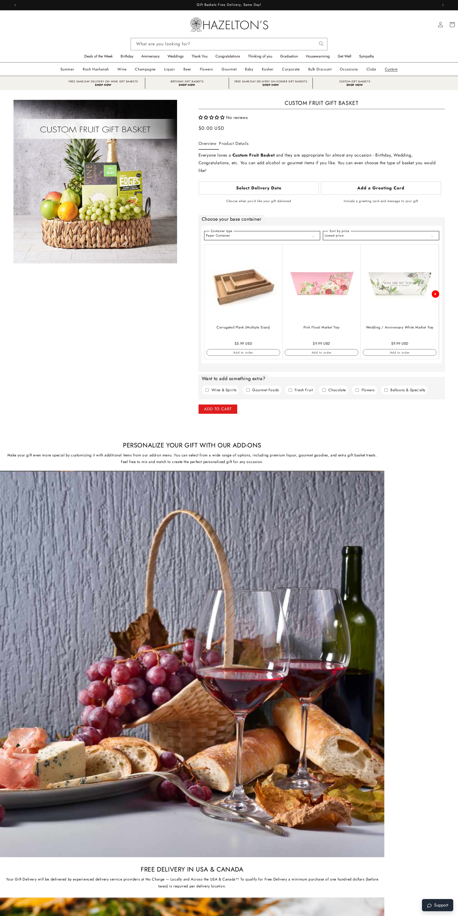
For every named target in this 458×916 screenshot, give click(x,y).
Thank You (200, 56)
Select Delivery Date (258, 188)
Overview (208, 143)
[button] (122, 69)
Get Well (344, 56)
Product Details (233, 143)
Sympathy (366, 56)
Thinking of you (260, 56)
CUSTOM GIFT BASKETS (354, 81)
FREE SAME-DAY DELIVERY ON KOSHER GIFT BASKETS (271, 81)
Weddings (176, 56)
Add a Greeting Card (380, 188)
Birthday (127, 56)
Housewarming (318, 56)
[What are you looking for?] (321, 42)
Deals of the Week (98, 56)
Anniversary (150, 56)
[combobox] (229, 44)
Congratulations (227, 56)
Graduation (289, 56)
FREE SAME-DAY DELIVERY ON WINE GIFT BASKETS (103, 81)
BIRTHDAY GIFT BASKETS (187, 81)
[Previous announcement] (15, 5)
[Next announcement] (443, 5)
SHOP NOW (103, 85)
